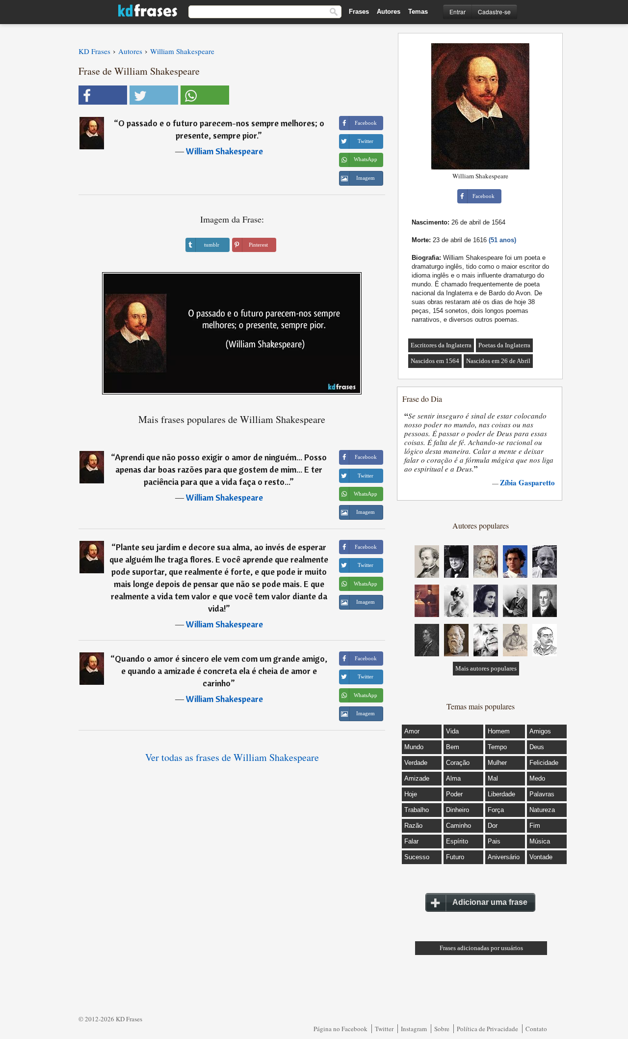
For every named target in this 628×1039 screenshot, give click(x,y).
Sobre (441, 1028)
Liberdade (501, 794)
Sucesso (416, 857)
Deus (536, 747)
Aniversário (504, 857)
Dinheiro (457, 810)
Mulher (497, 762)
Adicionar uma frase (489, 902)
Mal (493, 778)
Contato (536, 1028)
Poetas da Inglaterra (504, 345)
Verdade (415, 762)
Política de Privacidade (487, 1028)
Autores (388, 11)
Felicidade (543, 762)
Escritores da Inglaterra (441, 345)
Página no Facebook (340, 1028)
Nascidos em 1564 (435, 361)
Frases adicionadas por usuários (481, 948)
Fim (534, 825)
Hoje (410, 794)
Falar (411, 841)
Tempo (497, 747)
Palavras (541, 794)
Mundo (413, 747)
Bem (452, 747)
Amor (411, 731)
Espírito (457, 841)
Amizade (416, 778)
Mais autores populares (486, 668)
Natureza (542, 810)
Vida (452, 731)
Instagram (414, 1028)
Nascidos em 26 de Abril (498, 361)
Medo (537, 778)
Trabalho (416, 810)
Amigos (540, 731)
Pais (494, 841)
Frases (359, 11)
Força (496, 810)
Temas (418, 11)
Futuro (455, 857)
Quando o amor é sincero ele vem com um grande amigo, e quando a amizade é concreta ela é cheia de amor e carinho (221, 671)
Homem (499, 731)
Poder (454, 794)
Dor (492, 825)
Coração (458, 762)
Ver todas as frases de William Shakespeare (232, 757)
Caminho (458, 825)
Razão (413, 825)
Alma (453, 778)
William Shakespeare (224, 151)
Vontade (540, 857)
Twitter (384, 1028)
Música (539, 841)
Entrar (457, 11)
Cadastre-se (494, 11)
